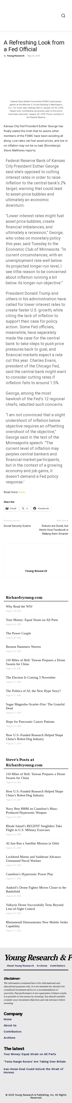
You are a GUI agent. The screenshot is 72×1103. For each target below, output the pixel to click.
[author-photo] (36, 565)
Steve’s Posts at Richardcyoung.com (24, 762)
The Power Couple (18, 633)
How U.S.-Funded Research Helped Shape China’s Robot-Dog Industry (34, 737)
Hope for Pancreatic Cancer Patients (30, 721)
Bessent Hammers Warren (23, 647)
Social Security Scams (17, 526)
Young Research (16, 55)
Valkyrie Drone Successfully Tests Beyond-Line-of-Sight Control (35, 907)
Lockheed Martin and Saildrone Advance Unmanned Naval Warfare (33, 859)
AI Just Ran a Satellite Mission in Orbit (32, 843)
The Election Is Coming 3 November (31, 677)
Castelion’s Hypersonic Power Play (29, 874)
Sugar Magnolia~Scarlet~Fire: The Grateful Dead (35, 706)
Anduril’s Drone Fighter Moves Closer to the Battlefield (36, 889)
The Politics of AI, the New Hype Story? (33, 691)
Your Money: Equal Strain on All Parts (32, 620)
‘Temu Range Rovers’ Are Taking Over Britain (35, 1061)
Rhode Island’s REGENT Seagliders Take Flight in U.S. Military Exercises (34, 828)
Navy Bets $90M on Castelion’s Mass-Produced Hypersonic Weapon (32, 810)
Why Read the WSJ (19, 606)
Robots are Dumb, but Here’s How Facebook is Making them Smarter (53, 529)
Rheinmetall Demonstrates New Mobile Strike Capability (37, 924)
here (22, 492)
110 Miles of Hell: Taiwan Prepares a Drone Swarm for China (35, 662)
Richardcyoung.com (24, 597)
